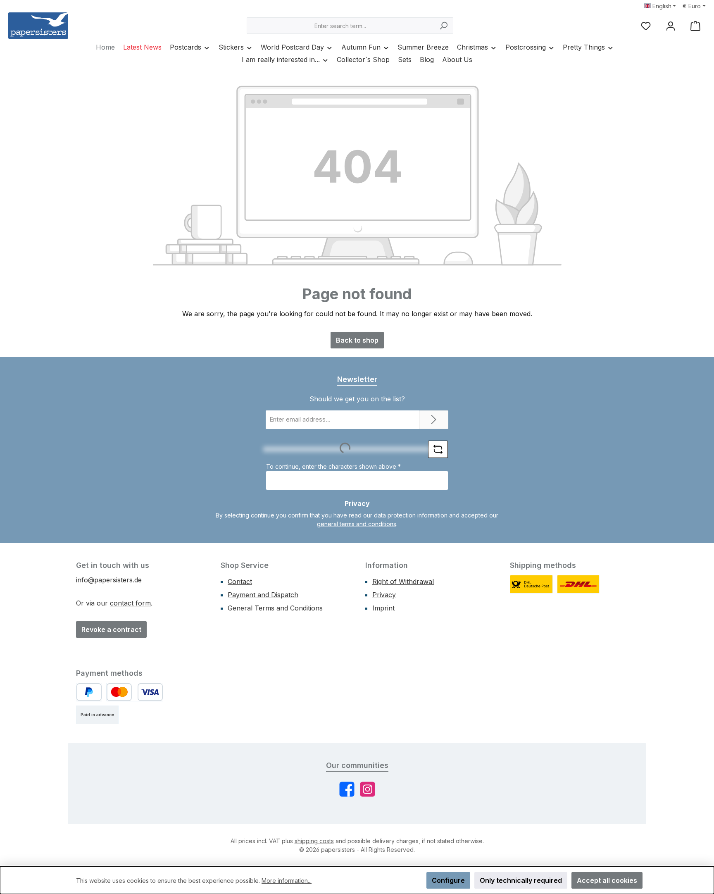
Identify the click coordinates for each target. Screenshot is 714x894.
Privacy (384, 595)
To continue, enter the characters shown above (333, 466)
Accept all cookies (607, 880)
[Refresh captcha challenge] (438, 449)
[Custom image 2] (578, 584)
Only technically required (521, 880)
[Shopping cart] (695, 25)
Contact (240, 581)
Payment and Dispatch (263, 595)
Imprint (383, 608)
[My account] (670, 25)
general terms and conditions (356, 523)
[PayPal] (89, 692)
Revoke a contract (111, 629)
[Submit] (433, 419)
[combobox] (340, 25)
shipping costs (314, 840)
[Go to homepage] (38, 25)
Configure (448, 880)
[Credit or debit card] (134, 692)
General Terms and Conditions (275, 608)
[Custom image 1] (531, 584)
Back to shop (357, 340)
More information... (287, 880)
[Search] (443, 25)
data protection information (410, 515)
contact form (130, 603)
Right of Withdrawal (403, 581)
